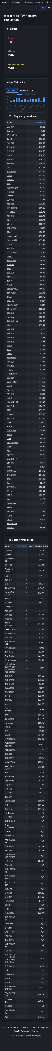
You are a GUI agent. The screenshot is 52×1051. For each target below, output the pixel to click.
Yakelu (10, 256)
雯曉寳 (9, 515)
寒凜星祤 (10, 313)
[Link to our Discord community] (43, 8)
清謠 (9, 499)
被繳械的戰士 (12, 289)
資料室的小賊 (12, 442)
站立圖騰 (10, 329)
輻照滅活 (10, 204)
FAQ (47, 1027)
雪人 (9, 220)
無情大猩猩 (11, 357)
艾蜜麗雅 (10, 151)
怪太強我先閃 (12, 402)
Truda (9, 519)
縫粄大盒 (10, 248)
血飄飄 (9, 398)
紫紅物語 (10, 127)
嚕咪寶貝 (10, 406)
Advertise (25, 1031)
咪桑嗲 (9, 426)
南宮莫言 (10, 333)
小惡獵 (9, 285)
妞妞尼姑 (10, 362)
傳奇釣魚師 (11, 293)
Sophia (10, 131)
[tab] (12, 90)
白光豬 (9, 353)
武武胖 (9, 244)
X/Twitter (24, 1027)
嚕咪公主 (10, 277)
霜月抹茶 (10, 273)
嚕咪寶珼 (10, 455)
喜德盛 (9, 297)
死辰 (9, 451)
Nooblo (10, 414)
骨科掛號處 (11, 171)
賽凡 (9, 183)
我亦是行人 (11, 471)
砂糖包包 (10, 264)
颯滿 (9, 268)
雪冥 (9, 410)
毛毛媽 (9, 175)
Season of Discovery (35, 2)
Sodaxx (10, 483)
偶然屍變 (10, 216)
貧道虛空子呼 (12, 459)
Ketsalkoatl (12, 236)
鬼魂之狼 (10, 143)
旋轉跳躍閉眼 (12, 208)
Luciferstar (12, 382)
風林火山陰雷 (12, 305)
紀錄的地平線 (12, 135)
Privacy (41, 1027)
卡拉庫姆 (10, 366)
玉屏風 (9, 434)
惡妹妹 (9, 491)
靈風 (9, 167)
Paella (10, 390)
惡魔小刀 (10, 527)
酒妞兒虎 (10, 418)
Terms (33, 1027)
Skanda (10, 301)
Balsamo (11, 196)
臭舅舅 (9, 281)
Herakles (11, 212)
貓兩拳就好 (11, 260)
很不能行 (10, 463)
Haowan (10, 317)
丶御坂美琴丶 (12, 374)
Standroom (12, 523)
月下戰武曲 (11, 487)
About (16, 1031)
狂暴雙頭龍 (11, 475)
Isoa (9, 422)
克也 (9, 349)
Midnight (18, 2)
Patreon (14, 1027)
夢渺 (9, 467)
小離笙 (9, 155)
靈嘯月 (9, 479)
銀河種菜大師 (12, 321)
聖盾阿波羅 (11, 430)
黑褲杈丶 (10, 179)
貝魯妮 (9, 507)
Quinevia (11, 147)
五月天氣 (10, 200)
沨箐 (9, 325)
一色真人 (10, 370)
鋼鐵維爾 (10, 163)
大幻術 (9, 386)
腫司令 (9, 495)
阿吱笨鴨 (10, 511)
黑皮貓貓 (10, 394)
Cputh (9, 139)
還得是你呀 (11, 309)
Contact (34, 1031)
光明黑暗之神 (12, 188)
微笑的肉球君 (12, 240)
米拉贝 (9, 224)
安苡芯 (9, 345)
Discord (6, 1027)
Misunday (11, 503)
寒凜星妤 (10, 192)
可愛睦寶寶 (11, 228)
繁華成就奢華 (12, 252)
